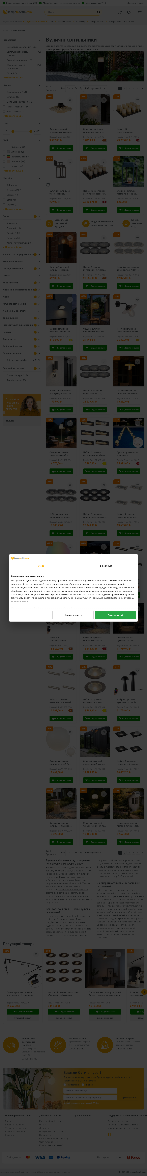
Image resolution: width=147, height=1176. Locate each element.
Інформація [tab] (106, 566)
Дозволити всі (115, 615)
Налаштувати (71, 615)
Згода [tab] (41, 566)
